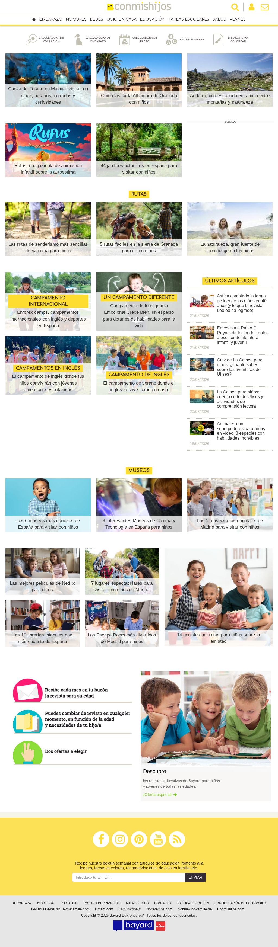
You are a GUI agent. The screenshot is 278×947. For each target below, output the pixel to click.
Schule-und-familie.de (195, 909)
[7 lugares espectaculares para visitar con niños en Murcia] (122, 571)
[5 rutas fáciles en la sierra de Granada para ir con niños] (139, 229)
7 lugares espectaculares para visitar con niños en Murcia (122, 586)
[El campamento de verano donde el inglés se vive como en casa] (139, 365)
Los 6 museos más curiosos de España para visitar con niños (48, 524)
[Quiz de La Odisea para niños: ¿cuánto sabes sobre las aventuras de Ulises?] (202, 364)
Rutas (139, 194)
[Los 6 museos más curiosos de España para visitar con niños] (48, 505)
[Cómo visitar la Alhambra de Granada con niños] (139, 80)
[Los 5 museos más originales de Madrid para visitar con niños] (230, 505)
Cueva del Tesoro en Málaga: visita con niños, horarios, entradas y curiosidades (48, 95)
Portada (23, 903)
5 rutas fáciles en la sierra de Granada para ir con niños (139, 247)
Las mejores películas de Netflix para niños (42, 586)
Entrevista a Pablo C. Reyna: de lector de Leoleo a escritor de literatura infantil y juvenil (243, 335)
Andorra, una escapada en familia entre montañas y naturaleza (230, 99)
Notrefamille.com (76, 909)
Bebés (96, 19)
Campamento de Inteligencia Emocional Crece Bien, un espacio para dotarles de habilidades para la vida (139, 315)
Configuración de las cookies (240, 903)
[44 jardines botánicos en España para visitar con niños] (139, 150)
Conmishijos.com (230, 909)
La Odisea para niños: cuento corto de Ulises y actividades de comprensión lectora (240, 399)
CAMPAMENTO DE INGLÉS (139, 374)
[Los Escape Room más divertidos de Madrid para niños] (122, 623)
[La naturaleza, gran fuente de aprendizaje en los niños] (230, 229)
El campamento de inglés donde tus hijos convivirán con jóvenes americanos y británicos (48, 383)
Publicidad (69, 903)
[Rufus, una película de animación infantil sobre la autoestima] (48, 150)
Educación (152, 19)
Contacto (162, 903)
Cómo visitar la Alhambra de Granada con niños (139, 99)
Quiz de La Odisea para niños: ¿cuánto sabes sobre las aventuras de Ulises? (240, 367)
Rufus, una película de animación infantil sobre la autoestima (48, 169)
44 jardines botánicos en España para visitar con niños (139, 169)
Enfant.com (104, 909)
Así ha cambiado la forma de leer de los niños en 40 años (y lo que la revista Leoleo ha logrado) (242, 303)
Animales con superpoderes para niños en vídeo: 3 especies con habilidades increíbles (241, 430)
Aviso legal (45, 903)
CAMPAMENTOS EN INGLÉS (48, 368)
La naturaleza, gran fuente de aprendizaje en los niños (230, 247)
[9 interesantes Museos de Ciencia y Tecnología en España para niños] (139, 505)
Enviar (195, 877)
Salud (219, 19)
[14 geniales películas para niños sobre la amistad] (219, 597)
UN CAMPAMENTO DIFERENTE (138, 297)
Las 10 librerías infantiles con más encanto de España (42, 638)
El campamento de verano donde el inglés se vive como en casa (139, 386)
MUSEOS (139, 470)
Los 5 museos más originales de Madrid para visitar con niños (230, 524)
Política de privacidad (102, 903)
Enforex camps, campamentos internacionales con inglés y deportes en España (48, 319)
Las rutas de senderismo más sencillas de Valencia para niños (48, 247)
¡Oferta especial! (158, 794)
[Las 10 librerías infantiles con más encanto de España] (42, 623)
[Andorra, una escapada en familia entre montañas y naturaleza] (230, 80)
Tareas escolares (189, 19)
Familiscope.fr (130, 909)
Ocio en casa (121, 19)
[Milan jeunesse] (160, 925)
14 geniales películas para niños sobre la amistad (218, 638)
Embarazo (50, 19)
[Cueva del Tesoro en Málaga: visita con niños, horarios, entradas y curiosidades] (48, 80)
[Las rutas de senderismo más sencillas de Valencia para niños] (48, 229)
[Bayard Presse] (133, 925)
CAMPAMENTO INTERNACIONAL (48, 301)
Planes (238, 19)
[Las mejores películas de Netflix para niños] (42, 571)
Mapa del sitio (137, 903)
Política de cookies (192, 903)
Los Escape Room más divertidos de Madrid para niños (122, 638)
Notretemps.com (159, 909)
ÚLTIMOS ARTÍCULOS (230, 281)
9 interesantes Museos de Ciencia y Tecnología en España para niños (139, 524)
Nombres (76, 19)
